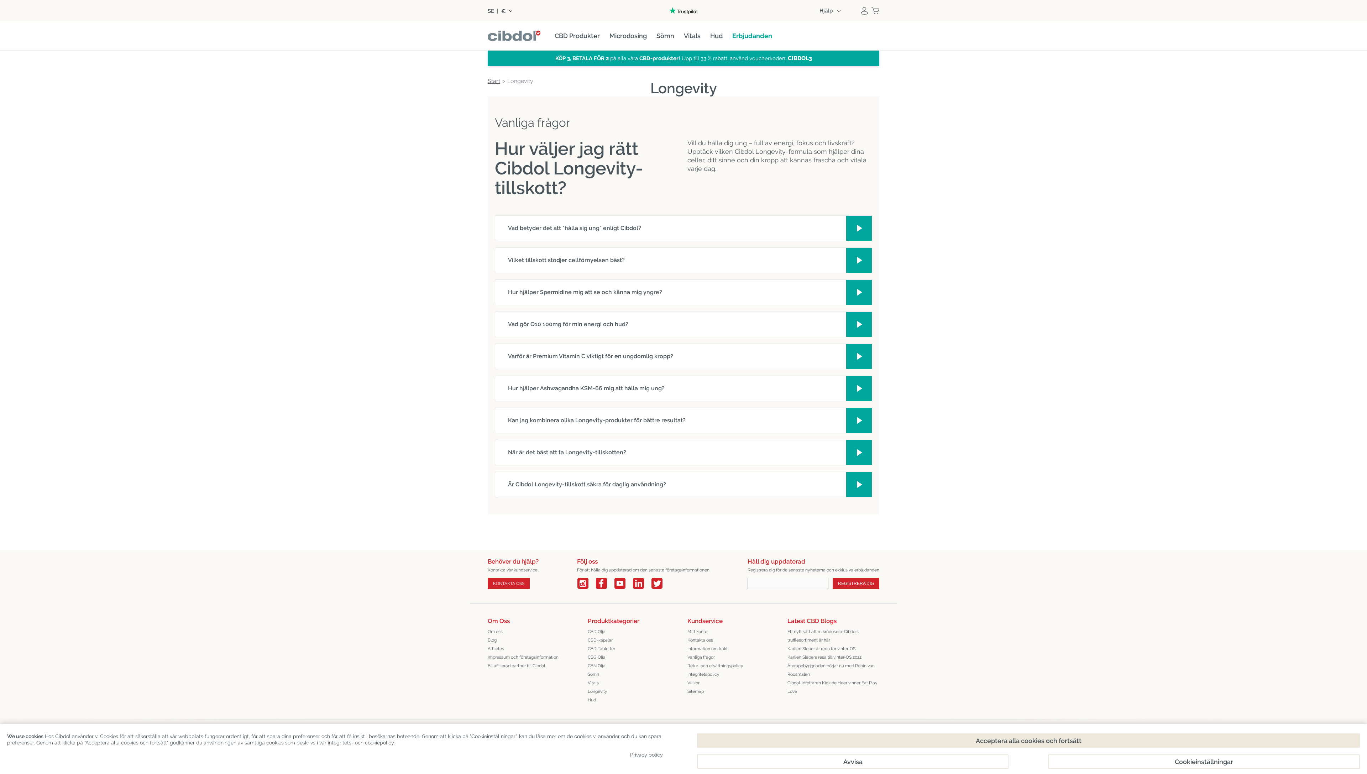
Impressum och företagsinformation (523, 657)
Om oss (495, 631)
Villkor (693, 682)
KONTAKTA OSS (508, 583)
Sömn (593, 674)
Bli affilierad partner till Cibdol (516, 665)
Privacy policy (646, 755)
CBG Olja (597, 657)
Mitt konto (697, 631)
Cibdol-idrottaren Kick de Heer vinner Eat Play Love (832, 687)
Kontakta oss (700, 640)
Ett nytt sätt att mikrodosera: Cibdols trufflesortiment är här (823, 636)
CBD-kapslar (600, 640)
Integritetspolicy (703, 674)
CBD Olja (597, 631)
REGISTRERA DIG (856, 583)
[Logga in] (864, 11)
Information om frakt (707, 648)
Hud (592, 699)
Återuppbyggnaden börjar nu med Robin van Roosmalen (831, 670)
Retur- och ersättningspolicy (715, 665)
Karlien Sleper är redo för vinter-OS (821, 648)
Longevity (597, 691)
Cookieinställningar (1204, 761)
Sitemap (695, 691)
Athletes (496, 648)
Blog (492, 640)
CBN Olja (597, 665)
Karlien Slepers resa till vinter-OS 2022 (824, 657)
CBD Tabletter (601, 648)
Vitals (593, 682)
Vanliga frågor (701, 657)
